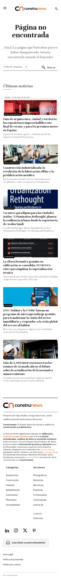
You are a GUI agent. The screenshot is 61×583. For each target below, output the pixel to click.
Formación (9, 256)
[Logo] (30, 9)
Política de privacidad (13, 559)
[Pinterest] (34, 531)
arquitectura (9, 436)
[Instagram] (16, 531)
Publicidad (38, 518)
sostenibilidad (33, 457)
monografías (50, 452)
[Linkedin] (7, 531)
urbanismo (23, 436)
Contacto (37, 513)
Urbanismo (9, 208)
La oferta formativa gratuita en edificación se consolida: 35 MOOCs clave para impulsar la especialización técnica (27, 267)
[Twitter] (25, 531)
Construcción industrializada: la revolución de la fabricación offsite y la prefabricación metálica (28, 171)
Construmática (47, 449)
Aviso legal (8, 554)
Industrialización (12, 163)
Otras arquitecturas (13, 114)
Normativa (9, 358)
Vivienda (8, 305)
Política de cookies (12, 564)
